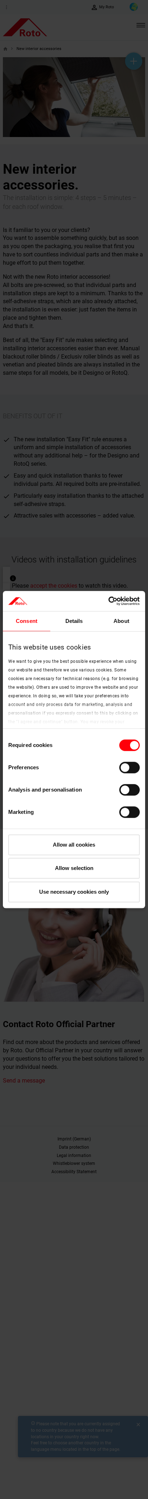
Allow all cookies (74, 845)
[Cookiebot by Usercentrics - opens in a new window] (108, 601)
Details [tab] (74, 621)
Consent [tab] (26, 621)
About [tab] (121, 621)
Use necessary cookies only (74, 892)
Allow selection (74, 868)
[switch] (129, 767)
